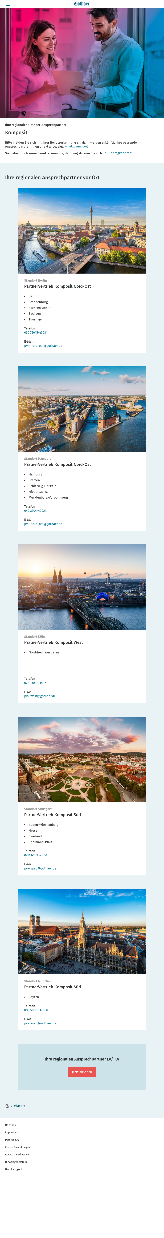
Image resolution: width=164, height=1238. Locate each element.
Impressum (11, 1132)
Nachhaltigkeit (13, 1169)
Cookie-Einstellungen (17, 1147)
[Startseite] (7, 1106)
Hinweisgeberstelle (16, 1161)
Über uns (10, 1125)
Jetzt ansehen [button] (82, 1072)
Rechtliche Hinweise (17, 1154)
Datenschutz (12, 1139)
